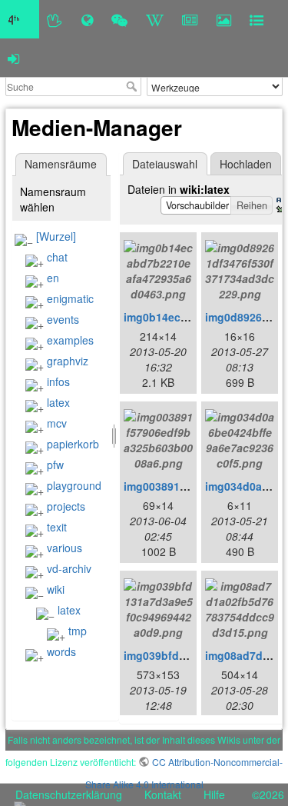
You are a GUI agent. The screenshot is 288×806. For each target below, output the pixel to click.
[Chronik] (87, 19)
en (53, 277)
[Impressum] (256, 19)
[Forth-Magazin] (190, 19)
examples (70, 340)
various (64, 547)
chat (57, 257)
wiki (56, 589)
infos (58, 381)
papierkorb (73, 443)
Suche (133, 86)
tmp (77, 630)
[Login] (13, 57)
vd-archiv (69, 568)
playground (74, 485)
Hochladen (246, 164)
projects (66, 506)
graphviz (67, 360)
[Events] (119, 19)
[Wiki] (154, 19)
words (61, 651)
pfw (55, 464)
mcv (57, 423)
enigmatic (70, 298)
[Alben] (224, 19)
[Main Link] (19, 19)
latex (58, 402)
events (63, 319)
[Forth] (55, 19)
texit (57, 527)
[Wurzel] (56, 236)
